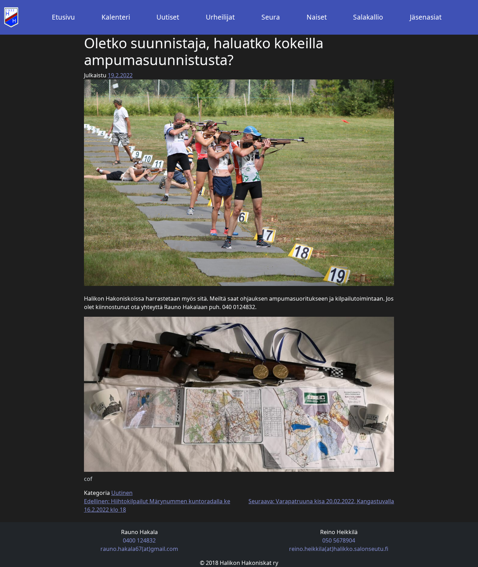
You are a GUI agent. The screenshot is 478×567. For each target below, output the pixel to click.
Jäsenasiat (426, 17)
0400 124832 (139, 540)
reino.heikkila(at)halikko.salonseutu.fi (338, 549)
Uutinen (122, 493)
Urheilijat (220, 17)
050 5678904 (338, 540)
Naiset (317, 17)
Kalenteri (115, 17)
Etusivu (63, 17)
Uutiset (167, 17)
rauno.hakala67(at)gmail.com (139, 549)
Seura (270, 17)
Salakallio (368, 17)
